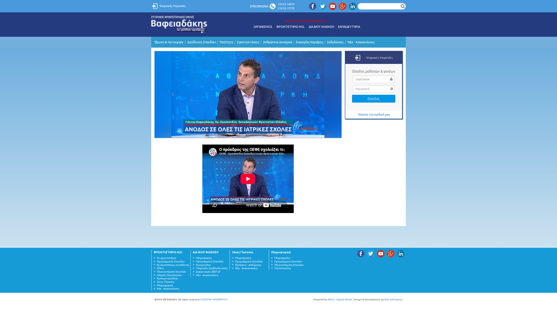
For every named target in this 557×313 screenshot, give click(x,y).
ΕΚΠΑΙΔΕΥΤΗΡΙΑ (349, 26)
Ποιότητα (226, 42)
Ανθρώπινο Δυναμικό (277, 42)
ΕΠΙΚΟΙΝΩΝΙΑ (259, 6)
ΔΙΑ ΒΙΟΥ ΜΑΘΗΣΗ (321, 26)
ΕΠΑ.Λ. (160, 268)
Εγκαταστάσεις (248, 42)
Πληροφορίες (204, 258)
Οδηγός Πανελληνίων (169, 275)
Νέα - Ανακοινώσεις (361, 42)
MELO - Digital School (340, 299)
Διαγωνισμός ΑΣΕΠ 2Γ (208, 271)
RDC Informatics (393, 299)
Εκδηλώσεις (335, 42)
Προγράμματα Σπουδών (171, 261)
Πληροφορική (165, 285)
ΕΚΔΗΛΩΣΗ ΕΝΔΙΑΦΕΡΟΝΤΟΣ (306, 21)
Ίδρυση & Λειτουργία (168, 42)
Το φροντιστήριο (166, 258)
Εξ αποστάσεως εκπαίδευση (173, 265)
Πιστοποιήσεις (282, 268)
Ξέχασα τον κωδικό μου (373, 114)
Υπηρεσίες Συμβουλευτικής (212, 268)
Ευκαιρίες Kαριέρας (309, 42)
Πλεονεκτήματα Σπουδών (171, 271)
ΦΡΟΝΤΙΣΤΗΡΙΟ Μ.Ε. (290, 26)
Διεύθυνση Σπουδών (201, 42)
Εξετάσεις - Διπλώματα (248, 265)
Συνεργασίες (203, 265)
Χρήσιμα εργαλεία (167, 278)
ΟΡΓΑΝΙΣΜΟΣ (262, 26)
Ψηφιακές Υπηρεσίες (172, 5)
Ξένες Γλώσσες (165, 282)
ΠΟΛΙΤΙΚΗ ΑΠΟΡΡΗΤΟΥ (214, 299)
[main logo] (179, 24)
